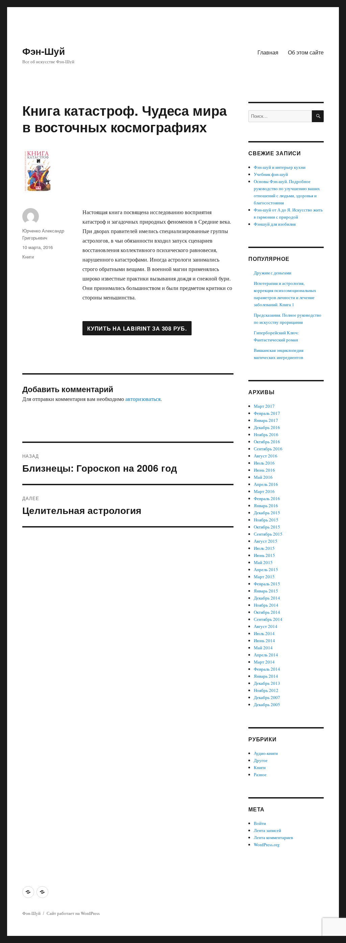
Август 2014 (265, 626)
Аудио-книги (266, 753)
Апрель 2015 (266, 569)
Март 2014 (264, 662)
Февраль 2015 (267, 584)
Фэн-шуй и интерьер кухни (279, 167)
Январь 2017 (266, 420)
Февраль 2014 (267, 669)
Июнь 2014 (264, 640)
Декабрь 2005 (267, 704)
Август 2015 (265, 541)
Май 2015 (263, 562)
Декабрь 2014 (267, 598)
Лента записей (267, 830)
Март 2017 (264, 406)
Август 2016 (265, 456)
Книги (28, 256)
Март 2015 (264, 577)
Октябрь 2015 (267, 527)
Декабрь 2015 (267, 513)
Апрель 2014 (266, 655)
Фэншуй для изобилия (275, 224)
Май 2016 (263, 477)
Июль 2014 (264, 633)
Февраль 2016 (267, 498)
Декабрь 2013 (267, 683)
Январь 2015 (266, 591)
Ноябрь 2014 (266, 605)
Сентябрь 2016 (268, 449)
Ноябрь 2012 (266, 690)
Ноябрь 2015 (266, 520)
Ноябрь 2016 (266, 434)
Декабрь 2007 (267, 697)
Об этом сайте (306, 52)
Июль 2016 (264, 463)
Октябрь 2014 (267, 612)
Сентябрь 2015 (268, 534)
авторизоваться (142, 398)
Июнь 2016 (264, 470)
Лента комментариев (273, 837)
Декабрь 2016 (267, 427)
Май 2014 (263, 648)
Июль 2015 (264, 548)
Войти (260, 823)
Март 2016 (264, 491)
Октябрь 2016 (267, 442)
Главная (267, 52)
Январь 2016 (266, 505)
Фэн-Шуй (43, 51)
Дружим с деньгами (272, 273)
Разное (260, 774)
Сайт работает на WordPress (73, 913)
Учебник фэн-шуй (271, 174)
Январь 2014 (266, 676)
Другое (261, 760)
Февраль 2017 (267, 413)
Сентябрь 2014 (268, 619)
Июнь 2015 (264, 555)
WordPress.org (267, 844)
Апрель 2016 (266, 484)
